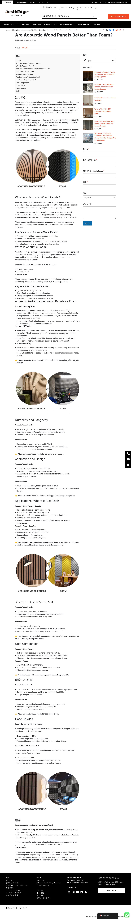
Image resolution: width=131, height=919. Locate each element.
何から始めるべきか (49, 8)
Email (128, 459)
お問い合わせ (10, 908)
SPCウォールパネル (67, 24)
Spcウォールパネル (13, 890)
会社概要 (97, 24)
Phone (128, 453)
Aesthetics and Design (24, 74)
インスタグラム (120, 30)
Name (86, 149)
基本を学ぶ (42, 30)
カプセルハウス (44, 2)
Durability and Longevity (25, 71)
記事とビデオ (16, 30)
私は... (85, 193)
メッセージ (87, 204)
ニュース (41, 895)
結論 (17, 91)
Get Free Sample (118, 17)
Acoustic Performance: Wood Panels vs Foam (33, 69)
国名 (85, 182)
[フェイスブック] (3, 456)
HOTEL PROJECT (84, 24)
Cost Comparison (22, 83)
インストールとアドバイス (85, 8)
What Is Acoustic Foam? (25, 66)
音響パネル (37, 24)
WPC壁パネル (8, 24)
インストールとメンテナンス (26, 80)
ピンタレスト (82, 892)
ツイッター (107, 30)
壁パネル (8, 2)
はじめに (19, 60)
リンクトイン (113, 30)
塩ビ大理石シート (23, 24)
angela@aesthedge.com (119, 2)
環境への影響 (20, 85)
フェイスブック (110, 30)
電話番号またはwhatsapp (93, 171)
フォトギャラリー (44, 898)
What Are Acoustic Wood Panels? (28, 63)
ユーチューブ (77, 892)
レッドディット (116, 30)
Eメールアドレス (90, 160)
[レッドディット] (3, 459)
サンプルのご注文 (12, 895)
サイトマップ (22, 908)
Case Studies (21, 88)
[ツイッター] (3, 452)
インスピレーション (65, 8)
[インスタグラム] (3, 466)
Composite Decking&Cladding (49, 883)
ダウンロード (111, 890)
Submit (87, 223)
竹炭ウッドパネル (50, 24)
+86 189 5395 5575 (100, 2)
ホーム (8, 30)
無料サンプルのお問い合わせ (109, 878)
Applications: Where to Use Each (28, 77)
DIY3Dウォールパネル (13, 893)
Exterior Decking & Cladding (25, 2)
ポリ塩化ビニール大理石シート (17, 885)
